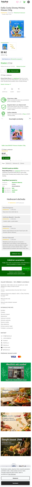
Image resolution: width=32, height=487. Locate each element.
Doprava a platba (5, 322)
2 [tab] (12, 160)
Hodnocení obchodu (16, 199)
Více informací (12, 474)
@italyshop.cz (6, 349)
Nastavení (15, 478)
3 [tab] (13, 160)
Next (30, 118)
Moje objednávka (5, 324)
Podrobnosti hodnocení (19, 12)
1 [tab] (10, 160)
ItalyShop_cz (6, 342)
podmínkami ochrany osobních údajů (16, 273)
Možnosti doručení (21, 66)
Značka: (6, 14)
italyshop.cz (6, 345)
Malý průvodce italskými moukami (9, 302)
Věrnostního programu (16, 59)
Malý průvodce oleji (5, 298)
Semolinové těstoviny (17, 182)
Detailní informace (5, 84)
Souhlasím (15, 483)
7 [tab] (19, 160)
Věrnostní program (5, 314)
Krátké (13, 192)
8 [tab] (21, 160)
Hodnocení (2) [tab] (16, 163)
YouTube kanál (6, 347)
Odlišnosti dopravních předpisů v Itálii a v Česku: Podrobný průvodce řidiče (15, 294)
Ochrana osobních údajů (6, 326)
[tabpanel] (16, 140)
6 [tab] (18, 160)
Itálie (13, 188)
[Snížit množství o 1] (6, 72)
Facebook (5, 340)
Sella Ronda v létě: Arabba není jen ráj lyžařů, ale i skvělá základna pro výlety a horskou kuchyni (14, 285)
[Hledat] (20, 2)
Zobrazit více (16, 253)
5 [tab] (16, 160)
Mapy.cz (25, 114)
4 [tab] (15, 160)
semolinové (16, 78)
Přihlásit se (26, 268)
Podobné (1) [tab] (8, 163)
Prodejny (3, 312)
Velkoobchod (4, 316)
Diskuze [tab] (22, 163)
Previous (2, 118)
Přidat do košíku (15, 71)
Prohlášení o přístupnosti (7, 328)
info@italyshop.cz (7, 336)
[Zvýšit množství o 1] (6, 70)
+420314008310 (7, 338)
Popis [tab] (3, 163)
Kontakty (3, 310)
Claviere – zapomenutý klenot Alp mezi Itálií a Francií (13, 290)
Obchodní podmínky (5, 320)
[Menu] (28, 2)
